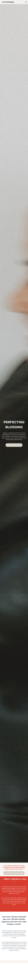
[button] (26, 2)
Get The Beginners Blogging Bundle (14, 873)
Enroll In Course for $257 (14, 445)
